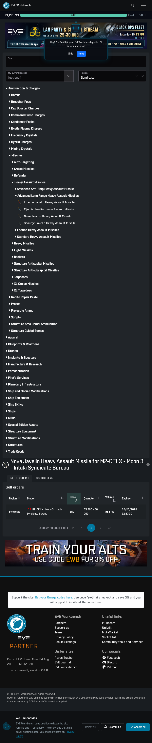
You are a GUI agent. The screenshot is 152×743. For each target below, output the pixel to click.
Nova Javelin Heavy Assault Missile (47, 216)
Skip (70, 53)
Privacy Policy (64, 637)
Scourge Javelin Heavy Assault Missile (49, 223)
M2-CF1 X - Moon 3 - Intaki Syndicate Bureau (44, 511)
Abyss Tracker (64, 657)
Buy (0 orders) (44, 478)
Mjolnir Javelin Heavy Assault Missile (48, 209)
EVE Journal (63, 662)
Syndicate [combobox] (87, 77)
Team (58, 632)
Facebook (113, 657)
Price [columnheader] (73, 497)
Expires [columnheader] (126, 498)
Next (81, 53)
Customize (114, 727)
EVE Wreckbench (66, 667)
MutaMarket (110, 632)
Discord (111, 662)
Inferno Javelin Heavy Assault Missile (49, 202)
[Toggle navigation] (143, 5)
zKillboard (108, 623)
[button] (17, 5)
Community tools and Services (122, 641)
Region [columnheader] (13, 498)
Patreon (112, 667)
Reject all (90, 727)
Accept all (139, 727)
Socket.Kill (109, 637)
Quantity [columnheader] (89, 498)
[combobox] (35, 76)
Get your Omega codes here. (54, 597)
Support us (62, 627)
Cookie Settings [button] (65, 641)
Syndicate (14, 511)
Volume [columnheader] (109, 497)
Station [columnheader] (31, 498)
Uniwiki (107, 627)
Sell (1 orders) (19, 478)
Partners (60, 623)
